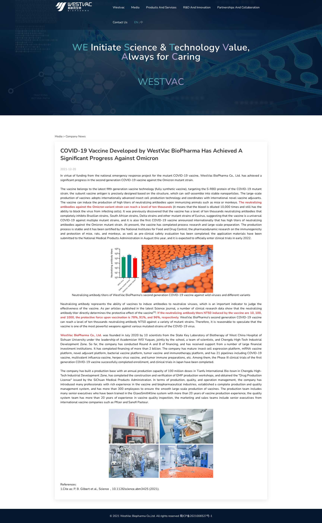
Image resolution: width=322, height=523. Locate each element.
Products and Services (161, 7)
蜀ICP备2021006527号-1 (196, 516)
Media (135, 7)
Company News (76, 136)
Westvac (118, 7)
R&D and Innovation (197, 7)
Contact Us (120, 22)
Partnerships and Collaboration (238, 7)
